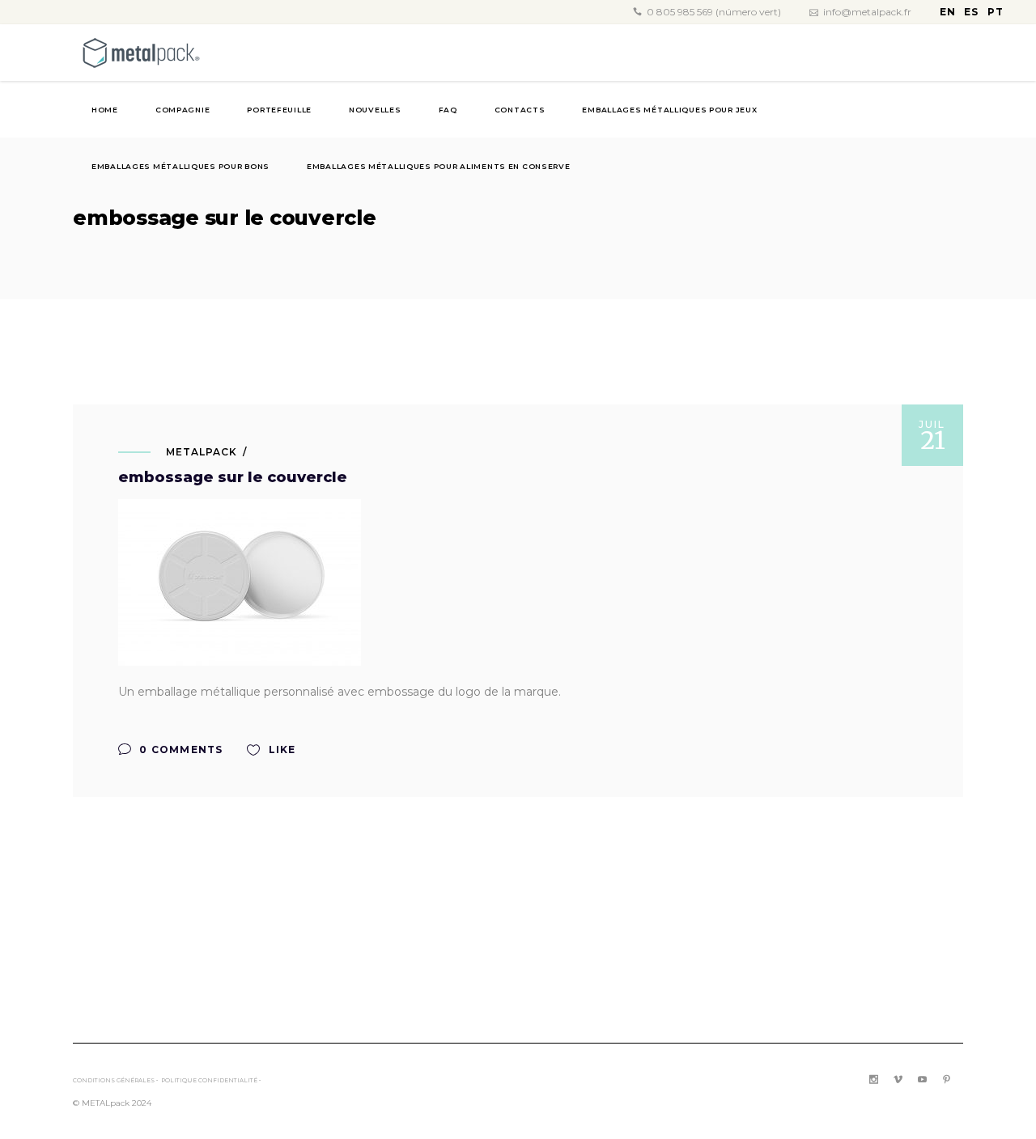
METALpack (201, 452)
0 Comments (179, 749)
